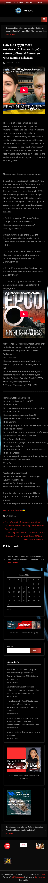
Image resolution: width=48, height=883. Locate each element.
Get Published (40, 877)
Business (29, 2)
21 (29, 596)
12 (19, 592)
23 (39, 596)
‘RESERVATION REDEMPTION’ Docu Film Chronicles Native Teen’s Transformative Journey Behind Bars (23, 721)
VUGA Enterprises (16, 775)
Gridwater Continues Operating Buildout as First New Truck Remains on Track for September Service (23, 690)
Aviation (38, 2)
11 (14, 592)
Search (10, 646)
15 (34, 592)
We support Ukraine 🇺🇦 (14, 510)
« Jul (9, 609)
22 (34, 596)
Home (8, 2)
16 (39, 592)
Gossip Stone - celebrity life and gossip (24, 633)
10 (9, 592)
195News (28, 10)
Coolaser (42, 874)
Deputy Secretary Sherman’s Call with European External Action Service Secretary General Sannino (26, 558)
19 (19, 596)
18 (14, 596)
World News (18, 2)
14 (29, 592)
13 (24, 592)
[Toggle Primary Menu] (44, 19)
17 (9, 596)
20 (24, 596)
